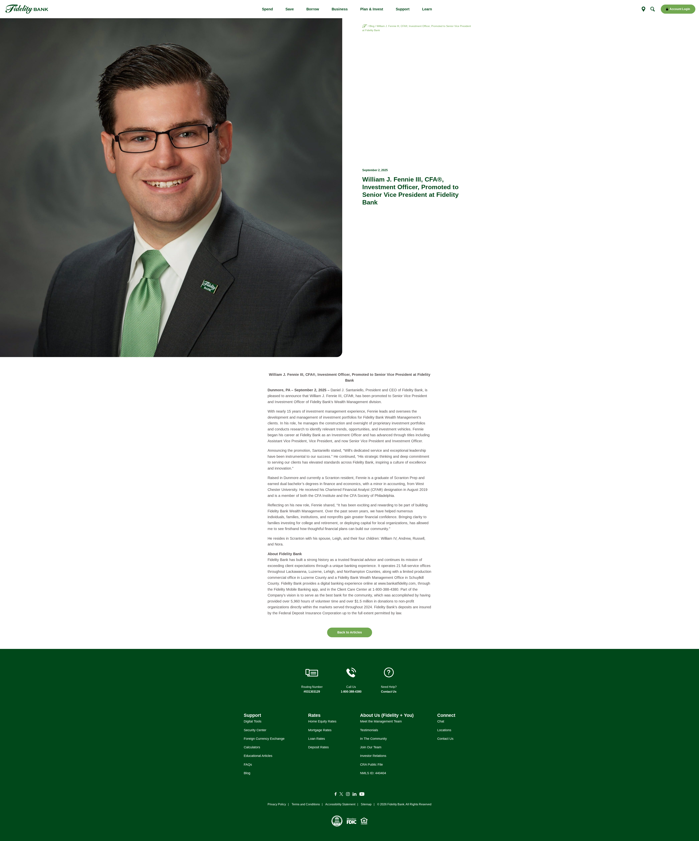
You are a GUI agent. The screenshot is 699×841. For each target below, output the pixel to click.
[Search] (652, 9)
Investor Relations (373, 756)
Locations (444, 730)
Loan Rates (316, 738)
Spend (267, 9)
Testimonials (369, 730)
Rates (314, 715)
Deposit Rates (318, 747)
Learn (427, 9)
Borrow (312, 9)
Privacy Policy (277, 804)
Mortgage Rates (319, 730)
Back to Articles (349, 632)
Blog (371, 26)
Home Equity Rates (322, 721)
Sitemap (366, 804)
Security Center (255, 730)
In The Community (373, 738)
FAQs (248, 764)
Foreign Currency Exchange (264, 738)
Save (289, 9)
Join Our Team (370, 747)
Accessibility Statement (340, 804)
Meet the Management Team (381, 721)
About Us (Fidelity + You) (387, 715)
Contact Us (388, 691)
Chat (440, 721)
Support (403, 9)
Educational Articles (258, 756)
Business (340, 9)
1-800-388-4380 (351, 691)
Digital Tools (252, 721)
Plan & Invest (371, 9)
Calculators (252, 747)
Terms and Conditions (306, 804)
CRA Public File (371, 764)
